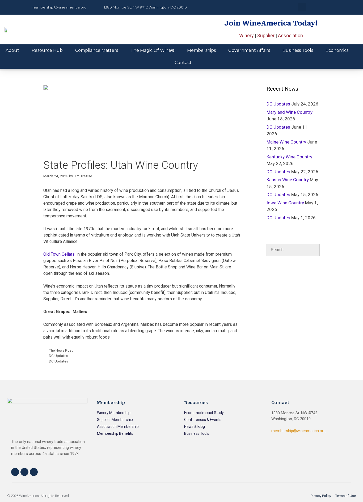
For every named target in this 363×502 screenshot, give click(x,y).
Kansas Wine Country (288, 179)
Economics (337, 50)
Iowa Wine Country (285, 202)
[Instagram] (24, 472)
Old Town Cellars (59, 254)
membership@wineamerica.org (298, 430)
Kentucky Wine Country (289, 156)
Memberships (201, 50)
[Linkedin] (34, 472)
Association (290, 35)
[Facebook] (15, 472)
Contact (183, 62)
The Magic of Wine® (152, 50)
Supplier (266, 35)
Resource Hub (47, 50)
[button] (302, 7)
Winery (246, 35)
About (12, 50)
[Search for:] (293, 250)
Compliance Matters (96, 50)
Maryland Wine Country (290, 112)
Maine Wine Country (286, 142)
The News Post (61, 350)
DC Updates (58, 355)
